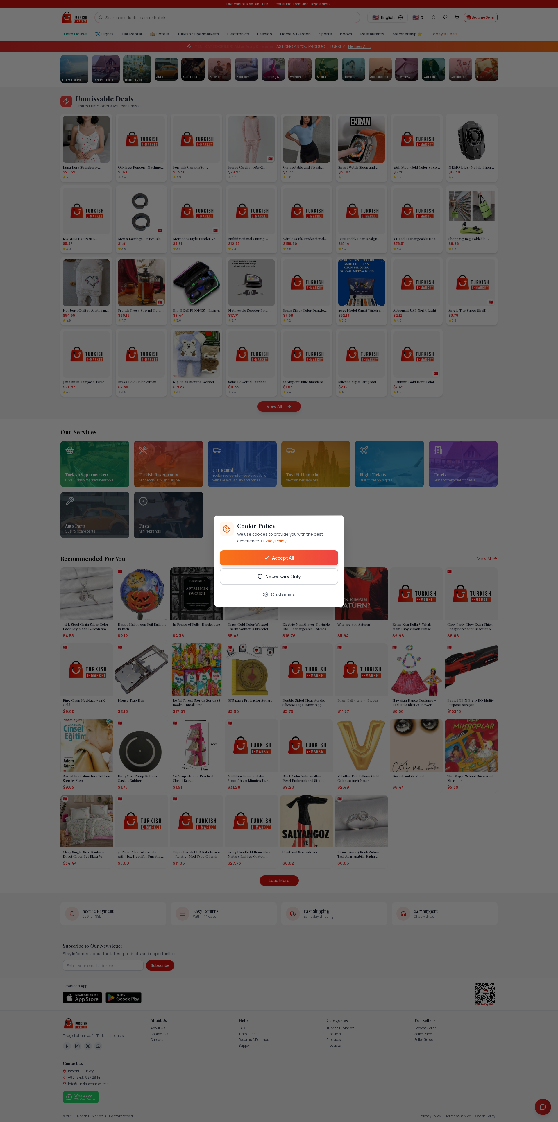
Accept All (283, 558)
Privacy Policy (273, 541)
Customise (283, 594)
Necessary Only (283, 576)
